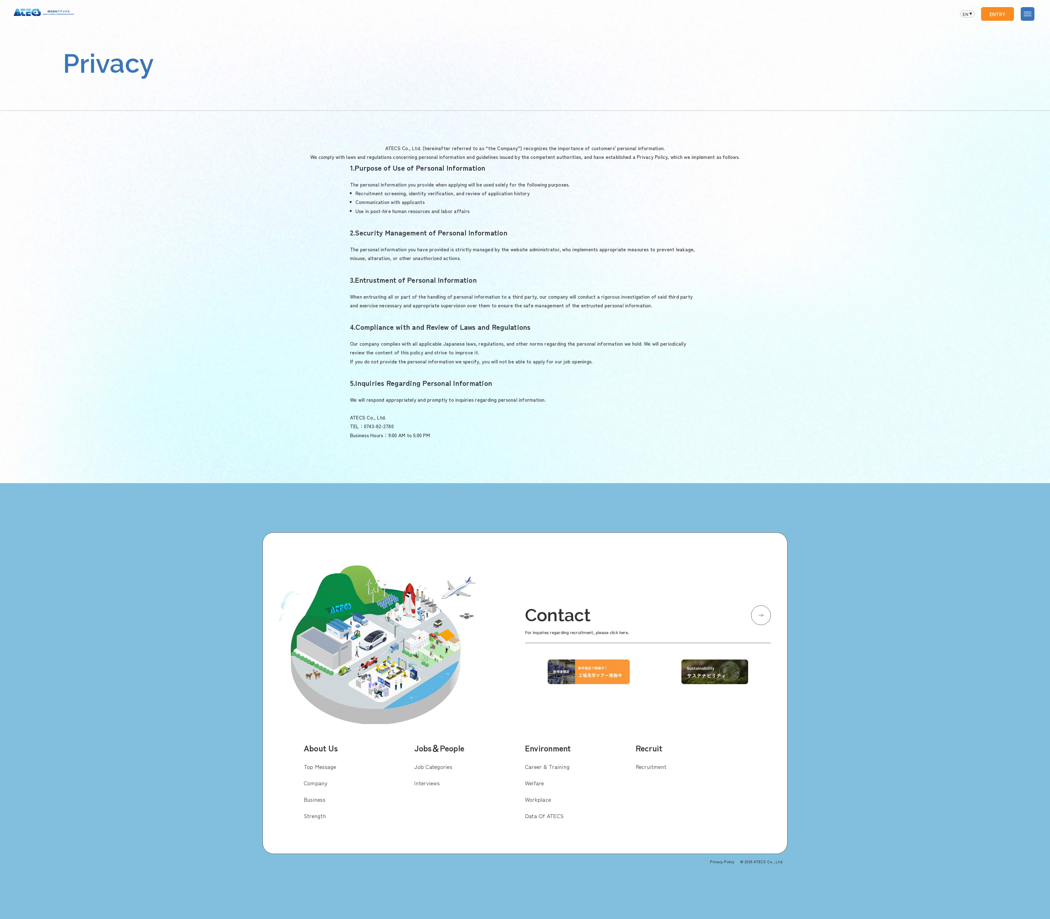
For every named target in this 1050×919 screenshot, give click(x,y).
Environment (548, 748)
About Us (321, 748)
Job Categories (433, 767)
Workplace (538, 799)
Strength (315, 816)
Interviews (426, 783)
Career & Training (547, 767)
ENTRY (997, 13)
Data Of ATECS (544, 816)
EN (965, 14)
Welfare (534, 783)
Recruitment (651, 767)
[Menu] (1027, 14)
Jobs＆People (439, 748)
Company (316, 783)
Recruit (649, 748)
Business (314, 799)
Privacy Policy (722, 861)
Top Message (320, 767)
